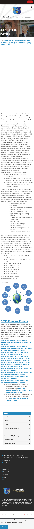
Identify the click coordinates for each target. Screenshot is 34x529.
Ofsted (7, 424)
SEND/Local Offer (10, 443)
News (4, 477)
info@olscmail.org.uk (9, 463)
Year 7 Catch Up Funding (12, 436)
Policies (7, 420)
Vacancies (5, 474)
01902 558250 (7, 461)
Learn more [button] (21, 522)
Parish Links (6, 472)
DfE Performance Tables (12, 428)
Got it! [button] (4, 526)
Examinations (9, 439)
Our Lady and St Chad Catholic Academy (17, 17)
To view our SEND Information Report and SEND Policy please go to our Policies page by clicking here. (16, 43)
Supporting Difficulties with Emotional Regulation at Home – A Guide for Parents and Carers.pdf (16, 342)
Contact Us (6, 469)
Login (30, 2)
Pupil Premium (9, 432)
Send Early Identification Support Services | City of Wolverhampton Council (19, 391)
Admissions (8, 417)
